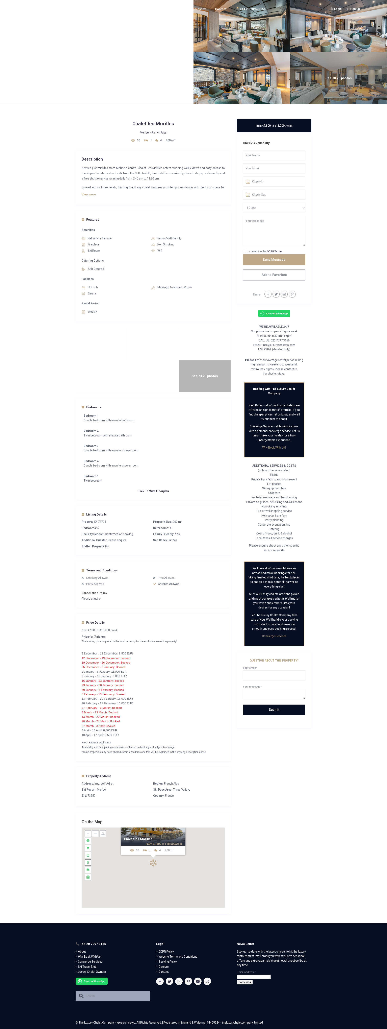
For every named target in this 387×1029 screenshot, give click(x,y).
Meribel (144, 132)
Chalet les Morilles (138, 839)
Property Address (98, 776)
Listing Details (96, 514)
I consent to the (265, 251)
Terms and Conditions (102, 570)
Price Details (95, 622)
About (140, 9)
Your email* (250, 667)
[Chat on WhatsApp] (274, 313)
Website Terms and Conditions (178, 956)
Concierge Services (274, 636)
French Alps (159, 132)
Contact (220, 9)
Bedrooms (93, 407)
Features (92, 219)
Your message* (252, 686)
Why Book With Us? (274, 447)
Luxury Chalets (167, 9)
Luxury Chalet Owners (92, 971)
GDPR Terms (274, 251)
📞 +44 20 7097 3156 (250, 9)
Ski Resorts (198, 9)
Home (123, 9)
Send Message (274, 260)
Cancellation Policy (94, 593)
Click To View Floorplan (153, 491)
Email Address (246, 972)
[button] (153, 863)
